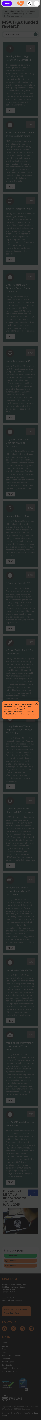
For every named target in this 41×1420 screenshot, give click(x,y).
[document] (20, 710)
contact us (23, 711)
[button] (36, 703)
